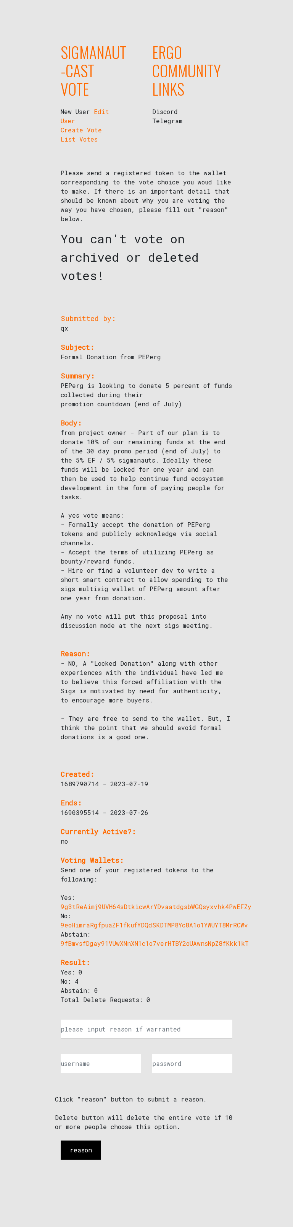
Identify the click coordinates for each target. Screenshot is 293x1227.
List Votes (79, 139)
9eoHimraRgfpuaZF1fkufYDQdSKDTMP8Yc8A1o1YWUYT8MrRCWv (154, 925)
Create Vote (81, 130)
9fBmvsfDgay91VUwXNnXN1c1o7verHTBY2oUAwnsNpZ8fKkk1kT (155, 943)
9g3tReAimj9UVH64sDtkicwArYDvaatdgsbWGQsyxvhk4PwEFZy (156, 907)
